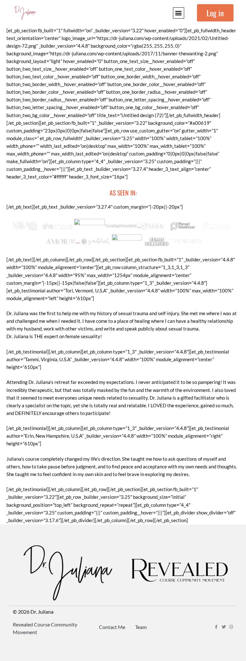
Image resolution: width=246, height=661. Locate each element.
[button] (178, 13)
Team (141, 627)
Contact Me (112, 627)
